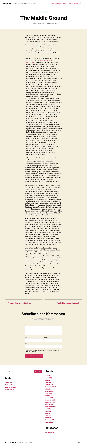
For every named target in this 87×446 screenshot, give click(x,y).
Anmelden (8, 382)
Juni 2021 (48, 411)
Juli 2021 (48, 409)
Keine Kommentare (53, 23)
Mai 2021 (48, 413)
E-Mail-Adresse (48, 337)
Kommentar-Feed (10, 387)
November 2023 (50, 387)
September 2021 (50, 406)
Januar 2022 (49, 398)
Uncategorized (43, 12)
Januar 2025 (49, 382)
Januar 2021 (49, 422)
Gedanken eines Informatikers (59, 3)
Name (27, 337)
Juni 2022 (48, 393)
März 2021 (48, 417)
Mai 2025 (48, 380)
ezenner (34, 23)
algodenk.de (7, 3)
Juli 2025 (48, 376)
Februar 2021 (49, 420)
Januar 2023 (49, 391)
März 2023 (48, 389)
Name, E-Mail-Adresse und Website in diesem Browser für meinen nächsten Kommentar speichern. (42, 351)
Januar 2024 (49, 384)
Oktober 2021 (49, 404)
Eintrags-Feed (9, 385)
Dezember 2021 (50, 400)
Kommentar (28, 325)
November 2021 (50, 402)
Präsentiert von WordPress (25, 442)
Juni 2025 (48, 378)
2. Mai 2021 (43, 23)
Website (27, 343)
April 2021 (48, 415)
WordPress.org (10, 389)
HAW (52, 118)
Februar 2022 (49, 395)
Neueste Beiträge (73, 3)
